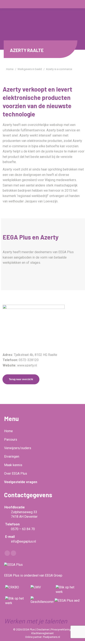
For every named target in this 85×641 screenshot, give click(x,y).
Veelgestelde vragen (20, 482)
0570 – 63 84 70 (23, 529)
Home (8, 431)
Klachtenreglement (42, 633)
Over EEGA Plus (15, 473)
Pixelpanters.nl (51, 637)
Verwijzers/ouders (17, 448)
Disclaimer (43, 629)
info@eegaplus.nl (23, 541)
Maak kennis (13, 465)
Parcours (10, 439)
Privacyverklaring (61, 629)
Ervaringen (11, 456)
